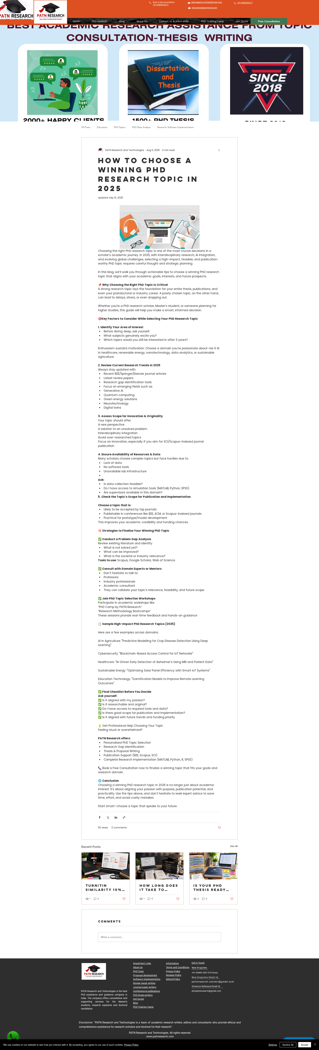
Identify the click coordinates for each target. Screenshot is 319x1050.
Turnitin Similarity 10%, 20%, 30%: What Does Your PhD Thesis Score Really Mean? (105, 887)
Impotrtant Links (142, 963)
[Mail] (189, 3)
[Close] (315, 1044)
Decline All (287, 1044)
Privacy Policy (173, 971)
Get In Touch (198, 963)
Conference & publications (146, 991)
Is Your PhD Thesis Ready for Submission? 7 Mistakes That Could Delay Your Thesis (211, 887)
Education (102, 127)
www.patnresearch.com (160, 1036)
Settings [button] (272, 1044)
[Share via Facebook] (99, 817)
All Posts (85, 127)
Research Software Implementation (175, 127)
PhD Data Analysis (141, 127)
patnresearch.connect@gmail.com (213, 981)
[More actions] (219, 150)
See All (234, 846)
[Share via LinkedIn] (115, 817)
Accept (304, 1044)
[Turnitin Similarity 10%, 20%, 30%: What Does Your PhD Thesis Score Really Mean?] (106, 866)
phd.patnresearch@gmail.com (206, 991)
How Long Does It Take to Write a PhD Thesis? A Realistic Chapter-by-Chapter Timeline (159, 887)
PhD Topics (119, 127)
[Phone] (150, 2)
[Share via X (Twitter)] (107, 817)
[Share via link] (124, 817)
